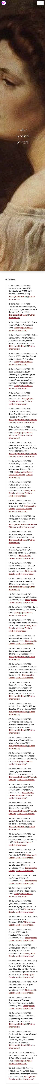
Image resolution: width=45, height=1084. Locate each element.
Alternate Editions (24, 401)
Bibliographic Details (18, 296)
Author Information (17, 330)
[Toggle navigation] (40, 3)
